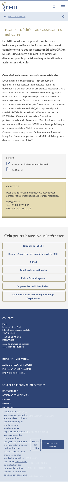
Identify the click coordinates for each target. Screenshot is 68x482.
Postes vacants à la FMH (16, 369)
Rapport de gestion (13, 373)
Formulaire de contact (18, 344)
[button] (4, 478)
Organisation (16, 16)
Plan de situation (16, 346)
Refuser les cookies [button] (35, 444)
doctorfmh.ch (10, 391)
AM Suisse (17, 169)
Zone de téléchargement (17, 365)
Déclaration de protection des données (15, 464)
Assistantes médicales (15, 395)
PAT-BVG (6, 403)
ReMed (6, 399)
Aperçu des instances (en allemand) (30, 164)
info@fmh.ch (8, 339)
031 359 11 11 (13, 337)
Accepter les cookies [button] (53, 445)
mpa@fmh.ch (13, 201)
